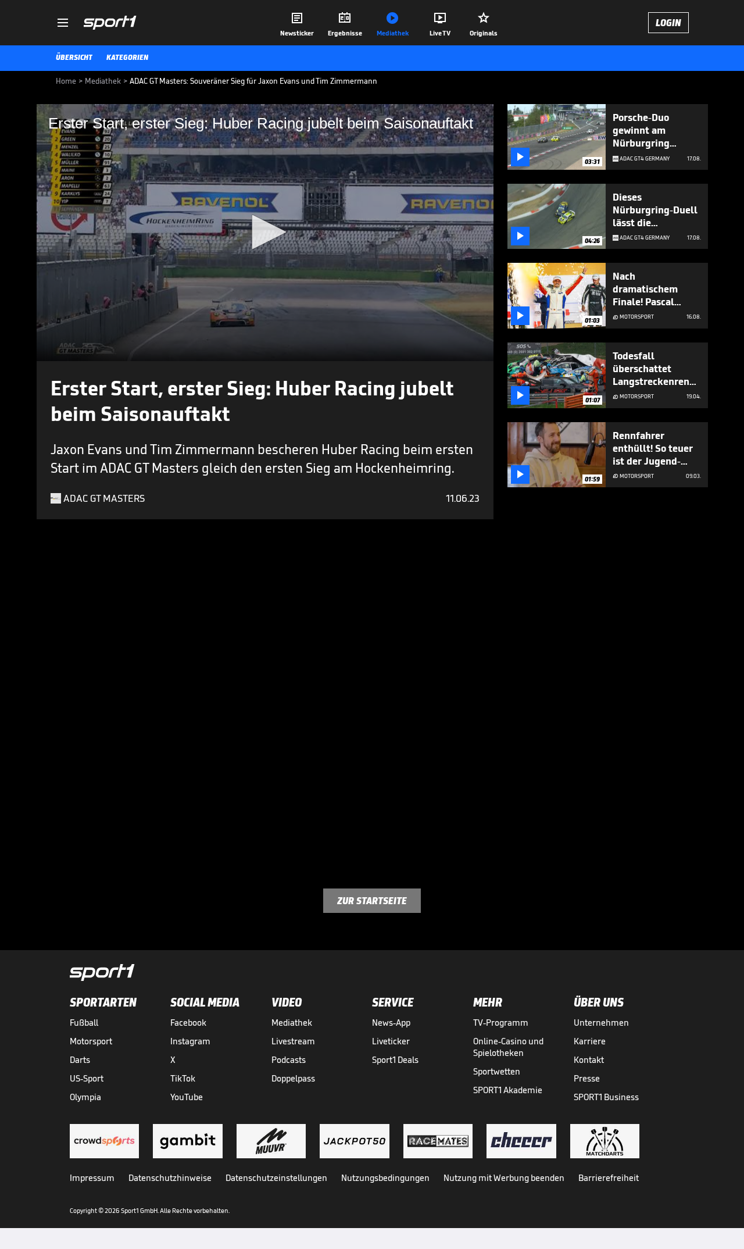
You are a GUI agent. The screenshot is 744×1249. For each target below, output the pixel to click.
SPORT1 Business (606, 1096)
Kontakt (589, 1059)
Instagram (190, 1041)
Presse (587, 1078)
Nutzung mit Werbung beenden (503, 1177)
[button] (265, 232)
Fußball (84, 1022)
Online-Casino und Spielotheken (508, 1047)
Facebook (188, 1022)
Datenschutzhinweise (170, 1177)
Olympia (85, 1096)
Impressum (92, 1177)
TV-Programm (500, 1022)
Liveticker (391, 1041)
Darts (80, 1059)
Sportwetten (496, 1071)
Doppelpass (293, 1078)
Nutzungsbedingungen (385, 1177)
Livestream (293, 1041)
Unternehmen (601, 1022)
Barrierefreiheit (608, 1177)
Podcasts (288, 1059)
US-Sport (86, 1078)
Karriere (590, 1041)
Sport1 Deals (395, 1059)
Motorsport (91, 1041)
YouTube (186, 1096)
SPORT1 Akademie (507, 1089)
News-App (391, 1022)
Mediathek (291, 1022)
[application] (265, 232)
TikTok (182, 1078)
